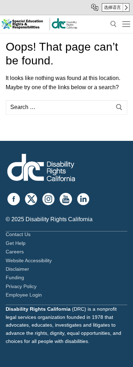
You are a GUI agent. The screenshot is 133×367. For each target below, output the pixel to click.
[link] (64, 27)
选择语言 (112, 7)
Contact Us (18, 234)
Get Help (16, 243)
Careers (15, 251)
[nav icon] (126, 24)
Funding (15, 277)
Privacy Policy (21, 286)
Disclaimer (17, 269)
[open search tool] (113, 24)
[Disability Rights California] (41, 168)
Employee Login (24, 295)
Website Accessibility (29, 260)
